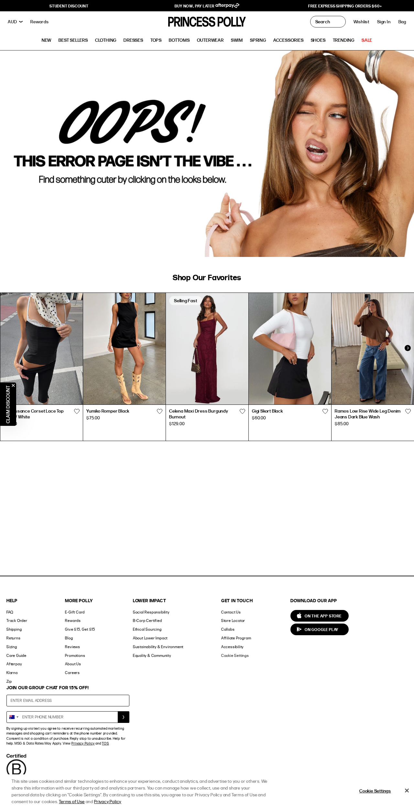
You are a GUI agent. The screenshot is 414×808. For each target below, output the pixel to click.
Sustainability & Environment (158, 646)
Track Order (16, 620)
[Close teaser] (13, 385)
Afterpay (14, 663)
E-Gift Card (75, 612)
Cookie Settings (235, 655)
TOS (105, 743)
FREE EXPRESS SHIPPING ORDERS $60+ (345, 5)
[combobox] (13, 717)
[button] (402, 22)
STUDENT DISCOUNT (69, 5)
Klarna (12, 672)
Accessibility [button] (232, 646)
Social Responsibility (151, 612)
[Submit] (123, 717)
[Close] (407, 790)
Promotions (75, 655)
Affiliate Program (236, 638)
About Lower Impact (150, 638)
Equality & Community (152, 655)
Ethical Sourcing (147, 629)
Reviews (72, 646)
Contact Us (231, 612)
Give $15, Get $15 (80, 629)
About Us (73, 663)
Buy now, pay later (195, 5)
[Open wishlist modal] (77, 411)
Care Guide (16, 655)
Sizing (11, 646)
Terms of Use (72, 801)
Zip (9, 681)
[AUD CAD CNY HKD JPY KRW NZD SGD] (15, 21)
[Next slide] (407, 348)
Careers (72, 672)
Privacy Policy (82, 743)
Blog (69, 638)
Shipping (14, 629)
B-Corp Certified (147, 620)
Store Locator (233, 620)
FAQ (9, 612)
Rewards (73, 620)
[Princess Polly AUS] (207, 21)
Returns (13, 638)
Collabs (228, 629)
